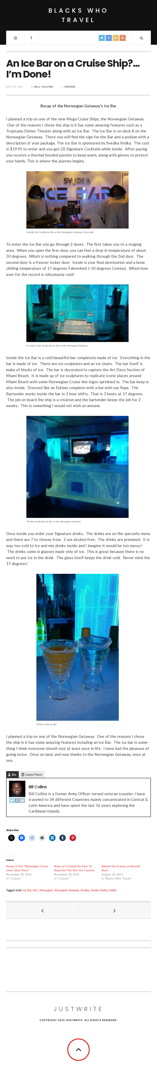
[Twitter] (11, 800)
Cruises (69, 86)
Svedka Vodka (99, 890)
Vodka (113, 890)
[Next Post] (114, 910)
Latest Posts (34, 774)
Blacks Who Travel (78, 15)
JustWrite (79, 1009)
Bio (14, 774)
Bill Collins (43, 86)
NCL (35, 890)
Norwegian (46, 890)
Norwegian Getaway (66, 890)
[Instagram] (22, 800)
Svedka (84, 890)
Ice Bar (27, 890)
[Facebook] (17, 800)
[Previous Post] (42, 910)
